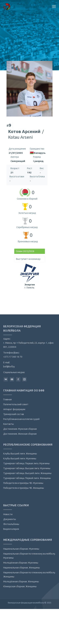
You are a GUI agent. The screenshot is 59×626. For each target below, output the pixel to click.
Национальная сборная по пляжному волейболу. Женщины (29, 574)
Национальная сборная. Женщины (21, 567)
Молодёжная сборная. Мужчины (20, 562)
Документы (9, 519)
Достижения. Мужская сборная (20, 429)
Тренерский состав (13, 414)
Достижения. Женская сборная (20, 433)
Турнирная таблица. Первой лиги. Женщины (27, 478)
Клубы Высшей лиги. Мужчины (19, 458)
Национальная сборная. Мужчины (21, 548)
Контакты (8, 424)
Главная (7, 399)
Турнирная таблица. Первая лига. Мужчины (26, 463)
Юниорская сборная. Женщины (20, 586)
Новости (7, 514)
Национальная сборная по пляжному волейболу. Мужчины (29, 555)
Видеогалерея (11, 529)
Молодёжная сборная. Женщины (21, 581)
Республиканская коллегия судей (21, 419)
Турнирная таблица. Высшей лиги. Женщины (27, 473)
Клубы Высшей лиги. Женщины (20, 453)
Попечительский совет (15, 404)
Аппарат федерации (14, 409)
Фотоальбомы (11, 524)
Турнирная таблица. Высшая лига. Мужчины (26, 468)
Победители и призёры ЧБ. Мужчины (23, 483)
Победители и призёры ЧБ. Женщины (23, 488)
